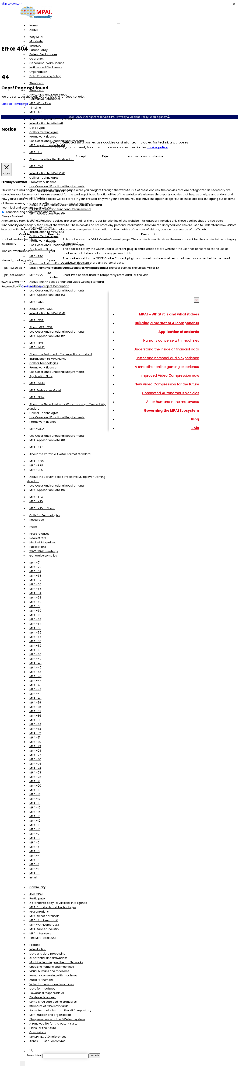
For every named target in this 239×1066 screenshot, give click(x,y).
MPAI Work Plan (40, 103)
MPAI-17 (34, 799)
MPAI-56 (35, 628)
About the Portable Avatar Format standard (59, 454)
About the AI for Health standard (51, 159)
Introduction (37, 949)
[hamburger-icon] (118, 23)
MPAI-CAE (36, 166)
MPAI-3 (34, 860)
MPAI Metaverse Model (45, 390)
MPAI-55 (35, 633)
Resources (36, 520)
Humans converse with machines (171, 340)
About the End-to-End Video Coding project (59, 263)
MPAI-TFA (36, 497)
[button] (31, 1051)
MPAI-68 (35, 576)
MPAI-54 (35, 637)
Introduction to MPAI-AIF (46, 123)
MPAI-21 (34, 781)
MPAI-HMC (36, 343)
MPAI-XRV (36, 501)
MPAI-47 (35, 668)
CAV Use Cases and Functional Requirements (60, 209)
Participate (37, 898)
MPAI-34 (35, 724)
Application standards (178, 331)
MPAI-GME (36, 302)
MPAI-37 (35, 711)
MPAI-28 (35, 751)
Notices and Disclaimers (45, 67)
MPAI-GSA (36, 320)
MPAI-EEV (36, 256)
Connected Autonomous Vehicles (170, 392)
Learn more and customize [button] (144, 156)
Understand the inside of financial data (166, 349)
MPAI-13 (34, 816)
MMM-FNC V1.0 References (47, 1037)
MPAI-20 (35, 786)
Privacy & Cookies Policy (132, 117)
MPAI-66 (35, 584)
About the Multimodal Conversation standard (60, 354)
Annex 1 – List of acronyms (47, 1041)
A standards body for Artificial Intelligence (58, 903)
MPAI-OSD (36, 429)
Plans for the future (42, 1028)
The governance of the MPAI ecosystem (57, 1019)
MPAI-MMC (37, 347)
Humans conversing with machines (53, 975)
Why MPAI (36, 37)
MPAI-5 (34, 851)
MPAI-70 (35, 567)
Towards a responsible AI (46, 993)
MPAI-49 (35, 659)
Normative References (45, 99)
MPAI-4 (34, 856)
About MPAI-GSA (41, 327)
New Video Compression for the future (167, 384)
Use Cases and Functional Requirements (57, 186)
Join (195, 427)
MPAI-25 (35, 764)
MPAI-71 (34, 563)
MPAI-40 (35, 698)
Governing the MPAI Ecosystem (171, 410)
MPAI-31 (34, 738)
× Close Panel (196, 300)
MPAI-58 (35, 619)
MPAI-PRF (36, 465)
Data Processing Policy (45, 76)
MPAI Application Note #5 (47, 490)
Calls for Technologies (44, 515)
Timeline (35, 108)
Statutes (35, 46)
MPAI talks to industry (44, 929)
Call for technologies (43, 363)
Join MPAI (36, 894)
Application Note (40, 249)
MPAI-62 (35, 602)
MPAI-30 (35, 742)
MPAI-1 (34, 869)
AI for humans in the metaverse (172, 401)
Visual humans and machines (49, 971)
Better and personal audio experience (167, 358)
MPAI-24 (35, 768)
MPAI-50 (35, 654)
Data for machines (42, 989)
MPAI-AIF (35, 112)
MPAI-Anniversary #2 (44, 925)
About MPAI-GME (41, 309)
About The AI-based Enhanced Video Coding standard (66, 282)
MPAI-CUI (36, 221)
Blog (195, 419)
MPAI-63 (35, 598)
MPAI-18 (34, 794)
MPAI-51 (34, 650)
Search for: (34, 1055)
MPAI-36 (35, 716)
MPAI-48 (35, 663)
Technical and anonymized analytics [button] (26, 208)
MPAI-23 (35, 773)
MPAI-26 (35, 759)
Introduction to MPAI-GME (47, 313)
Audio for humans (41, 980)
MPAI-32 (35, 733)
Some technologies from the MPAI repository (60, 1010)
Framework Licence (43, 137)
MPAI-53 (35, 641)
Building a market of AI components (167, 323)
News (33, 527)
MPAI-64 (35, 593)
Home (33, 25)
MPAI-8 (34, 838)
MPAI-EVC (36, 275)
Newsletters (37, 538)
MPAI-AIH (35, 152)
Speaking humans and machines (51, 967)
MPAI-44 (35, 681)
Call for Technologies (43, 132)
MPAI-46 (35, 672)
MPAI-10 (34, 829)
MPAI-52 (35, 646)
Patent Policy (38, 50)
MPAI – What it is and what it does (169, 314)
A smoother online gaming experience (167, 366)
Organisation (38, 72)
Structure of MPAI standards (48, 1006)
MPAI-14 (35, 812)
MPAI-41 (35, 694)
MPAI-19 (34, 790)
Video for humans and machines (51, 984)
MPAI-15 (34, 807)
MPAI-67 (35, 580)
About (33, 30)
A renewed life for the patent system (54, 1024)
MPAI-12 (34, 821)
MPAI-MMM (37, 383)
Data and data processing (47, 954)
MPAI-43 (35, 685)
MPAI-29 (35, 746)
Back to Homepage (14, 104)
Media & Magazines (42, 542)
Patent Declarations (43, 54)
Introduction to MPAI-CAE (47, 173)
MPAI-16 (34, 803)
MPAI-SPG (36, 470)
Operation (36, 59)
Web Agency (158, 117)
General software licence (46, 63)
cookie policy (157, 147)
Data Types (37, 128)
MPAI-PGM (36, 461)
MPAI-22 (35, 777)
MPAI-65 (35, 589)
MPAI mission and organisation (50, 1015)
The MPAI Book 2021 (42, 938)
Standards (36, 83)
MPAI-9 (34, 834)
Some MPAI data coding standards (53, 1002)
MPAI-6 (34, 847)
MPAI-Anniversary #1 (43, 920)
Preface (34, 945)
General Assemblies (43, 556)
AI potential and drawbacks (48, 958)
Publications (37, 547)
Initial (33, 877)
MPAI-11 (34, 825)
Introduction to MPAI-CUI (46, 232)
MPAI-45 (35, 676)
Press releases (39, 534)
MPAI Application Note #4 (47, 145)
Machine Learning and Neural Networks (56, 962)
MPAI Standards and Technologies (52, 907)
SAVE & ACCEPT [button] (12, 282)
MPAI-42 (35, 689)
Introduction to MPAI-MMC (47, 359)
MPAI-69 (35, 571)
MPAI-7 (34, 842)
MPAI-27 (35, 755)
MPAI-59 (35, 615)
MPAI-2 (34, 864)
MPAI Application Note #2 (47, 336)
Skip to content (12, 4)
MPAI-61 (34, 606)
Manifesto (36, 41)
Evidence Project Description (49, 286)
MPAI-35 (35, 720)
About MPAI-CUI (40, 228)
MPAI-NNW (36, 397)
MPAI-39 (35, 703)
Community (37, 887)
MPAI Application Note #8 (47, 440)
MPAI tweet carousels (44, 916)
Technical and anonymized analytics (31, 212)
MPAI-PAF (36, 447)
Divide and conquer (42, 997)
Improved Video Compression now (169, 375)
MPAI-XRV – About (42, 508)
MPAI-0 (34, 873)
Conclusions (37, 1032)
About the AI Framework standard (52, 119)
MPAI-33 (35, 729)
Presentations (39, 912)
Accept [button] (81, 156)
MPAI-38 (35, 707)
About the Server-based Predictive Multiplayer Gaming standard (66, 479)
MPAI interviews (40, 933)
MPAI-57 (35, 624)
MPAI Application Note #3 (47, 295)
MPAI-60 (35, 611)
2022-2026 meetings (43, 551)
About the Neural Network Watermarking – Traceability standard (66, 406)
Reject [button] (106, 156)
